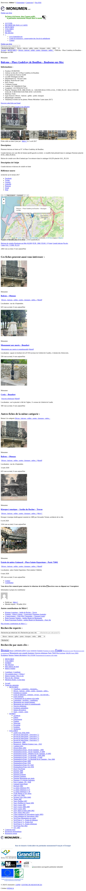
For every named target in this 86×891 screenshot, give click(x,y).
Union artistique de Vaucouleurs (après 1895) (28, 814)
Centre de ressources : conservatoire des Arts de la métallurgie (29, 38)
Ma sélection (9, 33)
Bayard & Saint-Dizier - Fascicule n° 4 (26, 738)
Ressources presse (11, 833)
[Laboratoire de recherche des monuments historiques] (26, 867)
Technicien (17, 729)
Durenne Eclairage (19, 774)
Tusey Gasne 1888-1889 (21, 807)
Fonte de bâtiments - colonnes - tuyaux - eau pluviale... (31, 695)
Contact (11, 40)
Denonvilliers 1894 (19, 748)
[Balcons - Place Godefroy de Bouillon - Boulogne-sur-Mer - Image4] (34, 139)
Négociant (16, 723)
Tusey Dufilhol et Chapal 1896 (23, 803)
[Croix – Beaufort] (14, 385)
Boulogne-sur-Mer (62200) (23, 243)
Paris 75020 (52, 653)
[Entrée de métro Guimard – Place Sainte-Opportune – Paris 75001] (14, 553)
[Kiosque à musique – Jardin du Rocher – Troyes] (14, 500)
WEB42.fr (10, 888)
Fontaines (40, 651)
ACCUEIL (8, 23)
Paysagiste (16, 725)
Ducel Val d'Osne (19, 769)
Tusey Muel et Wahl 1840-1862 (23, 810)
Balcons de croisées (7, 243)
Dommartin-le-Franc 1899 (22, 761)
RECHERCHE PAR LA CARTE (16, 25)
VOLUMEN (9, 29)
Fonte (50, 243)
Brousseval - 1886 (19, 742)
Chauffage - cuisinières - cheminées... (25, 689)
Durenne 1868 (18, 771)
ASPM (18, 885)
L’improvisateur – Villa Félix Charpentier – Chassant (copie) (25, 616)
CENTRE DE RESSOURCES (31, 885)
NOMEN (8, 31)
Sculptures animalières (20, 708)
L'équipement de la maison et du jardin (26, 698)
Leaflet (19, 238)
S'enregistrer (20, 2)
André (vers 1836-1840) (21, 733)
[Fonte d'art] (3, 867)
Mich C (24, 141)
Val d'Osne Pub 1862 (20, 826)
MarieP (39, 300)
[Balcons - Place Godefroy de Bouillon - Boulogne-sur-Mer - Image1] (5, 139)
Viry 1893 (16, 828)
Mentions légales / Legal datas (15, 680)
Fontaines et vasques (49, 651)
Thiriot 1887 (17, 799)
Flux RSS (38, 2)
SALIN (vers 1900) (72, 653)
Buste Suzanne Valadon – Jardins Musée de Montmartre (23, 618)
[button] (32, 215)
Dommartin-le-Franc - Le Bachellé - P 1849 (27, 757)
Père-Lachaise (60, 653)
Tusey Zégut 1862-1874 (21, 812)
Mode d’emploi (10, 668)
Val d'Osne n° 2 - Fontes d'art (23, 822)
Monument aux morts (68, 650)
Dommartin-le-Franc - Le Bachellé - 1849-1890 (29, 755)
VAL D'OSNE (31, 655)
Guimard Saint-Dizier (20, 784)
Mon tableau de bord (12, 666)
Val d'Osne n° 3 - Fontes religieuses (25, 824)
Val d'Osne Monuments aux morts (24, 818)
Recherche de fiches (8, 48)
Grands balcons (58, 243)
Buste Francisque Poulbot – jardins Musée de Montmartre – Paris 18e (28, 620)
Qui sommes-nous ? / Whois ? (15, 674)
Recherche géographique (13, 831)
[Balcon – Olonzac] (14, 286)
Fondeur (16, 721)
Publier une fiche (6, 13)
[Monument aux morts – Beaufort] (14, 335)
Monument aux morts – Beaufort (15, 345)
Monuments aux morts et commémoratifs (14, 349)
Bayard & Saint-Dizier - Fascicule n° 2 (26, 734)
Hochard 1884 (18, 786)
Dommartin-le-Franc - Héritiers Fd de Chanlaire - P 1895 (32, 753)
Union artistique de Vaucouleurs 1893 (25, 816)
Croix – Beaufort (8, 394)
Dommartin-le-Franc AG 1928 (23, 765)
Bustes (11, 651)
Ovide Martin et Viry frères (22, 793)
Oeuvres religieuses (7, 399)
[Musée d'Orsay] (10, 867)
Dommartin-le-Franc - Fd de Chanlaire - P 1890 (29, 752)
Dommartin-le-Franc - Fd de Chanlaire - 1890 (28, 750)
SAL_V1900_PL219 (12, 245)
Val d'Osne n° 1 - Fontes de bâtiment (25, 820)
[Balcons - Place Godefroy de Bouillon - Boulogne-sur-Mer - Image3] (24, 139)
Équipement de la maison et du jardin (46, 655)
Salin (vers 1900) (19, 795)
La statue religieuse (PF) (21, 788)
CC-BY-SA (49, 238)
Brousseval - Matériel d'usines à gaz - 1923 (27, 744)
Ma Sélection (9, 665)
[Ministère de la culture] (18, 867)
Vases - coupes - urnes (20, 712)
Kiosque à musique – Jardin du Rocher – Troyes (21, 509)
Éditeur (15, 717)
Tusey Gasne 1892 (19, 809)
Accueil (3, 50)
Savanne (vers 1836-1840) (22, 797)
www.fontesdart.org (15, 36)
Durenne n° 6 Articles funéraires (24, 780)
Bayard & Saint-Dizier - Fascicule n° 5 (26, 740)
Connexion (29, 2)
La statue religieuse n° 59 (21, 791)
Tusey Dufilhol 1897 (20, 801)
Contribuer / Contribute (12, 672)
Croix (28, 651)
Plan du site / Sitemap (12, 678)
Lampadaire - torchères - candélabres (25, 700)
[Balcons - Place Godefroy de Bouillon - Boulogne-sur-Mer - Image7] (62, 139)
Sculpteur (4, 655)
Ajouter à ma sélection (22, 107)
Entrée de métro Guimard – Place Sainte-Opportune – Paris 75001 (29, 562)
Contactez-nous (10, 830)
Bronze (5, 650)
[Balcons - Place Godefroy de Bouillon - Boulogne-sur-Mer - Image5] (43, 139)
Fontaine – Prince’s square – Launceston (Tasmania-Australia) (25, 614)
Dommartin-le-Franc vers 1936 (23, 767)
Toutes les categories (12, 685)
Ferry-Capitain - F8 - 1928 (22, 782)
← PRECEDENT (10, 195)
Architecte (16, 715)
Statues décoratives (20, 655)
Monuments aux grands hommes (22, 653)
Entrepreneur (17, 719)
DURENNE (34, 651)
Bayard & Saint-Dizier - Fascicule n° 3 (26, 736)
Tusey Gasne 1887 (19, 805)
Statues (11, 655)
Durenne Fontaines (19, 776)
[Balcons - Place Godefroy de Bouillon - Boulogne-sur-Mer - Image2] (15, 139)
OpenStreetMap (33, 238)
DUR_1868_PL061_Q (40, 243)
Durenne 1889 (18, 772)
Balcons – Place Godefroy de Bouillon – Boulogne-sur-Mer (32, 62)
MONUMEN (9, 27)
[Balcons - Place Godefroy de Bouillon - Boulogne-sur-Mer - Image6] (52, 139)
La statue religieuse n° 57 (21, 790)
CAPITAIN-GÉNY (20, 651)
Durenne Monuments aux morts (23, 778)
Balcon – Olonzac (8, 296)
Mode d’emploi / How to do (14, 676)
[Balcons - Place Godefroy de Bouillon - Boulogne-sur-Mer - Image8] (71, 139)
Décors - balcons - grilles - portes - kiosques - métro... (36, 50)
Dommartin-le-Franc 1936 (22, 763)
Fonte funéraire (18, 696)
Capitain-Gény (18, 746)
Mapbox (61, 238)
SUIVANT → (21, 195)
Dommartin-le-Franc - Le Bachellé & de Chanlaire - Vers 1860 (34, 759)
